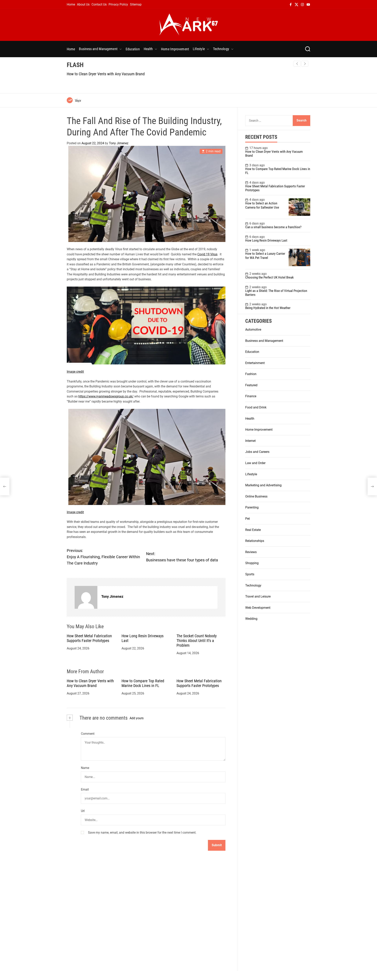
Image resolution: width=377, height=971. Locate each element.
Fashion (250, 374)
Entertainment (255, 363)
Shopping (252, 563)
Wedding (251, 619)
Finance (250, 396)
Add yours (137, 718)
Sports (249, 574)
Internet (250, 441)
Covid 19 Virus (207, 254)
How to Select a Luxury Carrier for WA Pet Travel (265, 256)
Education (133, 49)
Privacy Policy (118, 4)
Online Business (256, 496)
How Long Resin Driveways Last (266, 240)
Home (71, 4)
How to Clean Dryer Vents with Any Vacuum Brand (106, 74)
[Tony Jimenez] (86, 597)
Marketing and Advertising (263, 485)
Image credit (75, 371)
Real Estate (253, 530)
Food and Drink (255, 407)
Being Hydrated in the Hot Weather (267, 308)
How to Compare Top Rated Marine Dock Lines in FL (143, 683)
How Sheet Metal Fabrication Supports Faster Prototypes (89, 638)
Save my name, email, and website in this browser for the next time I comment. (142, 832)
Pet (247, 519)
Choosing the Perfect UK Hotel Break (269, 278)
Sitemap (136, 4)
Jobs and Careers (257, 452)
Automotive (253, 329)
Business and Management (98, 49)
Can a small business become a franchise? (273, 227)
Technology (221, 49)
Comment (87, 734)
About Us (83, 4)
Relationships (254, 541)
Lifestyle (199, 49)
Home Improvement (175, 49)
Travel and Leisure (258, 597)
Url (83, 811)
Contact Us (99, 4)
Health (148, 49)
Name (85, 768)
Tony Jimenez (118, 143)
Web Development (257, 608)
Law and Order (255, 463)
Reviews (251, 552)
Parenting (252, 507)
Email (85, 789)
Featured (251, 385)
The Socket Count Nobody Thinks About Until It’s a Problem (197, 641)
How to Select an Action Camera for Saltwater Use (262, 205)
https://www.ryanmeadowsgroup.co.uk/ (106, 396)
